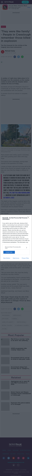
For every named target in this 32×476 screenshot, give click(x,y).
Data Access (16, 258)
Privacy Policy (25, 258)
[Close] (28, 218)
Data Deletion (6, 258)
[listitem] (16, 247)
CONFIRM (9, 252)
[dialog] (16, 238)
